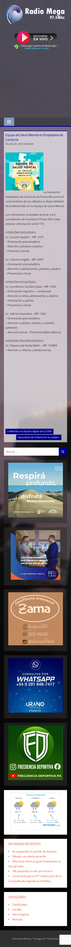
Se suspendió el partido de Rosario (34, 851)
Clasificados (19, 905)
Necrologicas (20, 914)
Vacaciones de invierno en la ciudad (38, 437)
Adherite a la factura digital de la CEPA (30, 431)
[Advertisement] (35, 84)
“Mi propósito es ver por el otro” (32, 871)
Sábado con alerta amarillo (29, 856)
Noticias (17, 919)
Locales (17, 909)
